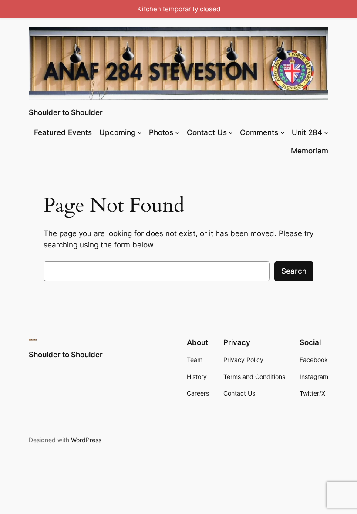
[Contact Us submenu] (231, 132)
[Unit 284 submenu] (326, 132)
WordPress (86, 439)
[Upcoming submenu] (140, 132)
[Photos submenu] (177, 132)
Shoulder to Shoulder (66, 112)
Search (293, 271)
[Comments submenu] (282, 132)
